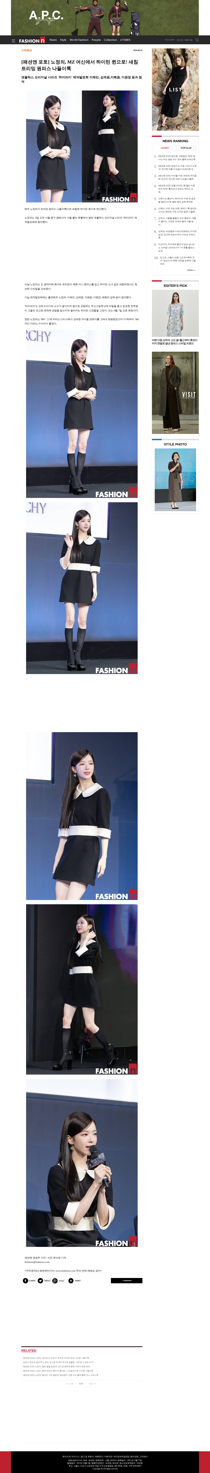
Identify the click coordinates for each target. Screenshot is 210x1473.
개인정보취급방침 (121, 1456)
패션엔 (32, 40)
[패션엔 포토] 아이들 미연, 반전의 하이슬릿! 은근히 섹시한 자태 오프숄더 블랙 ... (177, 177)
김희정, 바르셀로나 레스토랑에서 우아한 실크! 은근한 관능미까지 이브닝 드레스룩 (177, 234)
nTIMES (125, 40)
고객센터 (143, 1456)
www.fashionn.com (65, 1270)
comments (127, 1280)
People (96, 40)
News (53, 40)
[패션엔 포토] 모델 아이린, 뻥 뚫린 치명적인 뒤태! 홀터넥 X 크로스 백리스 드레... (176, 188)
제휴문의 (99, 1456)
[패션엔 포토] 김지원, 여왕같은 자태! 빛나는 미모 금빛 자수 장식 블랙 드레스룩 (176, 158)
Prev (158, 479)
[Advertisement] (82, 253)
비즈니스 (76, 1456)
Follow (169, 40)
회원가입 (188, 40)
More (190, 270)
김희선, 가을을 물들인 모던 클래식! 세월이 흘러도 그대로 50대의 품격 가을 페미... (177, 221)
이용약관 (108, 1456)
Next (192, 479)
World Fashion (79, 40)
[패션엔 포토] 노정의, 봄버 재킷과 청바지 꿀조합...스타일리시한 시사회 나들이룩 (58, 1371)
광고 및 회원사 (87, 1456)
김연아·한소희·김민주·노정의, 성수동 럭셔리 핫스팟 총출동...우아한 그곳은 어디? (58, 1362)
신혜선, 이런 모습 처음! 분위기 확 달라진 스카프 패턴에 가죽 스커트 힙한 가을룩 (177, 210)
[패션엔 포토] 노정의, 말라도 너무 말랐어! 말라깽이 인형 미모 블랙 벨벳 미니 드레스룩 (60, 1375)
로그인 (180, 40)
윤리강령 (134, 1456)
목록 (81, 1383)
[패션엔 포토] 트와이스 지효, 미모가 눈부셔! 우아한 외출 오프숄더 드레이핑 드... (177, 167)
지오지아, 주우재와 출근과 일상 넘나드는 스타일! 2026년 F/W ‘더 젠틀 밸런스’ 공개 (176, 247)
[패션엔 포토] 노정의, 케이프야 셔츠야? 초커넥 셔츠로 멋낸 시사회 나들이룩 (56, 1358)
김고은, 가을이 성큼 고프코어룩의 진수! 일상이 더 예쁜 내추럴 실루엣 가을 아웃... (178, 260)
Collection (110, 40)
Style (63, 40)
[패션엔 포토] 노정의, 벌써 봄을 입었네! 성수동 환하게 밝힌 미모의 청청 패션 (56, 1366)
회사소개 (66, 1456)
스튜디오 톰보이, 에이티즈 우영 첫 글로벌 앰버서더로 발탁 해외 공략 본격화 (176, 200)
